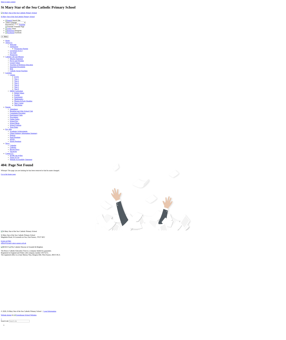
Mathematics (18, 99)
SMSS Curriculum (16, 91)
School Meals (14, 123)
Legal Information (49, 311)
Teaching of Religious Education (21, 65)
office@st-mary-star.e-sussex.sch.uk (13, 243)
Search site (4, 321)
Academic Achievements (18, 131)
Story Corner (18, 103)
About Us (8, 43)
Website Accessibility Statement (21, 159)
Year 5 (16, 87)
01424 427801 (6, 241)
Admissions (14, 47)
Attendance (14, 109)
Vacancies (13, 151)
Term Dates (14, 127)
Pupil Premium (15, 137)
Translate (22, 25)
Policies (12, 135)
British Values (19, 93)
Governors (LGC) (16, 51)
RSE (11, 69)
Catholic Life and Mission (14, 57)
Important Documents (17, 67)
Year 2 (16, 81)
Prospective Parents (21, 49)
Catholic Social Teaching (18, 71)
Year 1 (16, 79)
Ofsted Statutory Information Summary (23, 133)
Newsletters (14, 117)
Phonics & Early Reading (23, 101)
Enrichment (18, 97)
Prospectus (13, 55)
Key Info (8, 129)
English (17, 95)
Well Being (18, 105)
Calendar (13, 145)
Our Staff (13, 53)
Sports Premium (15, 141)
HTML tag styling (16, 155)
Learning (8, 73)
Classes (12, 75)
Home (7, 41)
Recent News (14, 149)
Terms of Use (14, 157)
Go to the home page (8, 174)
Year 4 (16, 85)
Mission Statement (16, 59)
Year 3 (16, 83)
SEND (12, 139)
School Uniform (15, 125)
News (7, 143)
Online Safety (15, 119)
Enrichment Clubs (16, 115)
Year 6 (16, 89)
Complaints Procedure (17, 113)
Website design (6, 315)
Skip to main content (8, 2)
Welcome (13, 45)
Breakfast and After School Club (21, 111)
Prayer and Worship (17, 61)
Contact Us (9, 153)
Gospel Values (15, 63)
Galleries (13, 147)
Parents (8, 107)
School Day (14, 121)
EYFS (16, 77)
